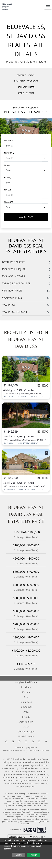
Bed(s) (7, 165)
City (26, 697)
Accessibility (26, 721)
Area (26, 711)
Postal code (26, 702)
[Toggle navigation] (48, 7)
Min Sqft (8, 189)
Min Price (8, 140)
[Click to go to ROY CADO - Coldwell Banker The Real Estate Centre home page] (6, 6)
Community (26, 706)
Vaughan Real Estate (26, 682)
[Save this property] (46, 360)
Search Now (26, 216)
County (26, 692)
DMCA (26, 726)
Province (26, 687)
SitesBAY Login (26, 736)
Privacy (26, 716)
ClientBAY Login (26, 731)
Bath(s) (7, 177)
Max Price (9, 153)
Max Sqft (8, 202)
